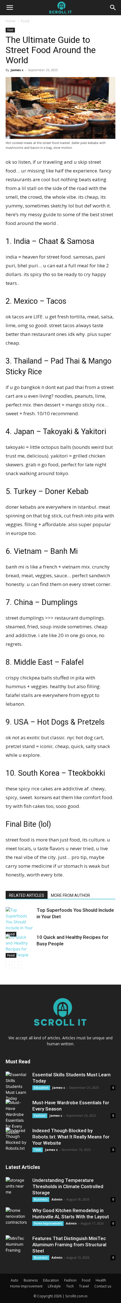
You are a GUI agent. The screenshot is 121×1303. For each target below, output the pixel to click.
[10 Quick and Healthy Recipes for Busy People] (20, 946)
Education (41, 1088)
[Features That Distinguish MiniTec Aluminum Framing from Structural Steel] (17, 1246)
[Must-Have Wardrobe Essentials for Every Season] (17, 1117)
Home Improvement (48, 1223)
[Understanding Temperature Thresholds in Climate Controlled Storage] (17, 1188)
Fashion (40, 1116)
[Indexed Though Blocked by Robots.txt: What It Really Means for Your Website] (17, 1139)
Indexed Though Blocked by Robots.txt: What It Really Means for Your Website (70, 1137)
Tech (37, 1150)
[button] (10, 7)
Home (10, 21)
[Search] (113, 7)
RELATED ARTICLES (26, 895)
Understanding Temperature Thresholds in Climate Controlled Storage (67, 1186)
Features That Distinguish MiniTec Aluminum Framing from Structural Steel (69, 1245)
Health (101, 1280)
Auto (14, 1280)
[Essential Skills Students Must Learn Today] (17, 1086)
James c (17, 70)
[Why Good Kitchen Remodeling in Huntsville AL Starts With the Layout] (17, 1218)
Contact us (102, 1286)
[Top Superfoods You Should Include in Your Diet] (20, 922)
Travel (84, 1286)
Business (41, 1199)
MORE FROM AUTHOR (70, 895)
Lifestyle (54, 1286)
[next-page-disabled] (18, 964)
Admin (56, 1199)
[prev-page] (9, 964)
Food (25, 21)
